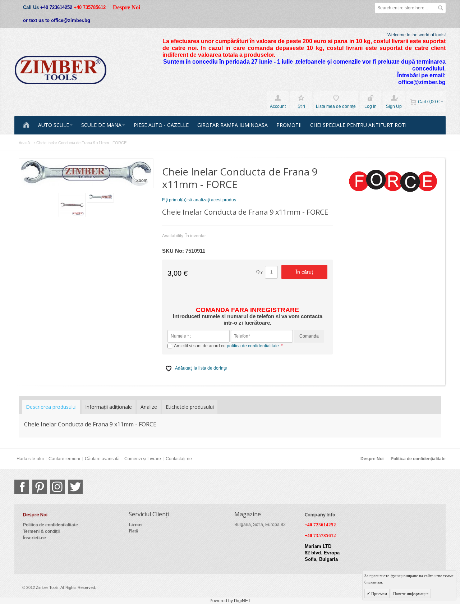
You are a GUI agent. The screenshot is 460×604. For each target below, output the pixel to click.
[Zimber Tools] (60, 70)
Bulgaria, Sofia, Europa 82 (260, 524)
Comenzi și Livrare (142, 458)
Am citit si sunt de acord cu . (227, 345)
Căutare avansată (102, 458)
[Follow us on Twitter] (75, 487)
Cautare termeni (64, 458)
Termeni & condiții (41, 531)
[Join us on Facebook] (21, 487)
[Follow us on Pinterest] (39, 487)
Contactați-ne (179, 458)
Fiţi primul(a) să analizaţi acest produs (199, 199)
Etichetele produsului (190, 406)
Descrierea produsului (51, 406)
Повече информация (410, 593)
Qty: (260, 271)
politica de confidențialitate (253, 345)
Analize (149, 406)
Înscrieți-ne (34, 537)
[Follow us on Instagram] (57, 487)
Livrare (135, 524)
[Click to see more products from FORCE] (392, 181)
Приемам (378, 593)
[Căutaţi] (441, 8)
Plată (133, 531)
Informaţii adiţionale (108, 406)
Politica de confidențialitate (418, 458)
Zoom (141, 180)
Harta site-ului (30, 458)
